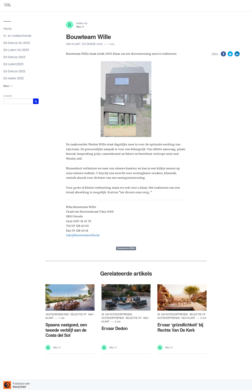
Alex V (80, 26)
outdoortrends (113, 318)
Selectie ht (78, 314)
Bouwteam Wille (126, 248)
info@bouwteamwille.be (83, 235)
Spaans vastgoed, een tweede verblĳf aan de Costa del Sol (66, 330)
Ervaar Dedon (114, 328)
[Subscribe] (36, 101)
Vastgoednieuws (57, 314)
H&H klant (73, 44)
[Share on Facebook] (224, 53)
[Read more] (70, 297)
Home (7, 28)
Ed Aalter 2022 (13, 78)
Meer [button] (6, 86)
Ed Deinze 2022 (14, 71)
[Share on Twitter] (231, 53)
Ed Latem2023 (13, 64)
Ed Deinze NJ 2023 (16, 42)
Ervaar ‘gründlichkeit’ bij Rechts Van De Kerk (180, 327)
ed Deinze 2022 (92, 44)
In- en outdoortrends (17, 35)
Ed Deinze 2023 (14, 57)
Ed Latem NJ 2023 (16, 49)
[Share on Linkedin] (237, 53)
